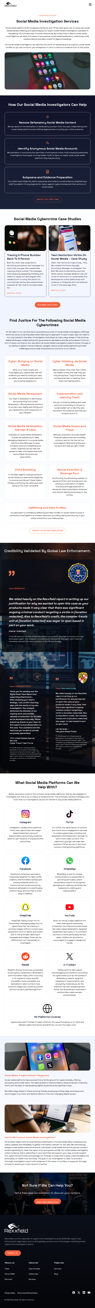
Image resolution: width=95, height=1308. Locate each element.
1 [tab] (45, 658)
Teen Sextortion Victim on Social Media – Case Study (69, 256)
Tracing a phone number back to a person (24, 256)
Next (55, 658)
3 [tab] (50, 658)
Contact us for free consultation (47, 531)
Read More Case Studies (48, 305)
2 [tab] (47, 658)
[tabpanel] (47, 605)
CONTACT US (13, 1253)
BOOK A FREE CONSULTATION (47, 1202)
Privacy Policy (10, 1293)
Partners (8, 1279)
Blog (56, 1274)
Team (7, 1268)
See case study (68, 688)
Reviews (32, 1279)
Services (58, 1268)
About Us (9, 1263)
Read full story (14, 293)
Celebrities (33, 1274)
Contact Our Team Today (47, 199)
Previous (39, 658)
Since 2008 (10, 1274)
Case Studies (34, 1268)
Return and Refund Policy (27, 1293)
